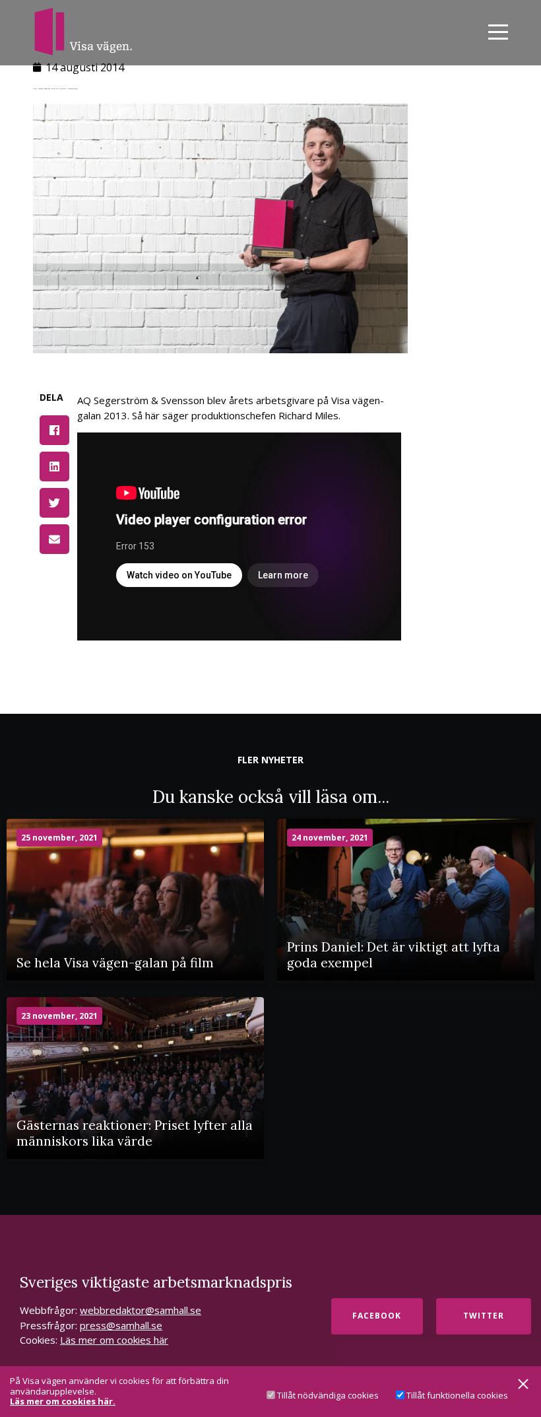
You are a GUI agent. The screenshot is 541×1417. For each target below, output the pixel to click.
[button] (54, 430)
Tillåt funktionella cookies (457, 1395)
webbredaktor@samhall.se (140, 1310)
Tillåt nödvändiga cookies (328, 1395)
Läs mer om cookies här (114, 1339)
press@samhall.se (121, 1325)
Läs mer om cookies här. (62, 1402)
